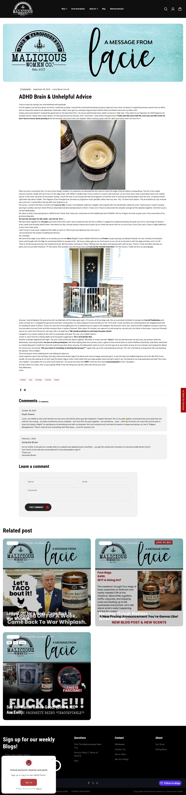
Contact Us (120, 749)
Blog (103, 9)
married (48, 380)
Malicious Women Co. (157, 791)
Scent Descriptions (78, 9)
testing (56, 380)
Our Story (160, 744)
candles (23, 380)
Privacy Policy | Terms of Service (86, 754)
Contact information (80, 791)
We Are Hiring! (121, 759)
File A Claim (120, 754)
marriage (38, 380)
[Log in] (173, 9)
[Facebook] (20, 390)
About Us (93, 9)
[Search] (165, 9)
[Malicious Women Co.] (23, 8)
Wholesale (120, 744)
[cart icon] (180, 9)
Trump (22, 642)
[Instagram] (93, 783)
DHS (9, 642)
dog (30, 380)
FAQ (76, 761)
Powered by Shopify (175, 791)
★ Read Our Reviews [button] (183, 400)
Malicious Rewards (117, 9)
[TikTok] (97, 783)
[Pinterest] (25, 390)
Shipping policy (61, 791)
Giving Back (161, 749)
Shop (63, 9)
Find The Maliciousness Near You (87, 746)
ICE (15, 642)
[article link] (83, 619)
